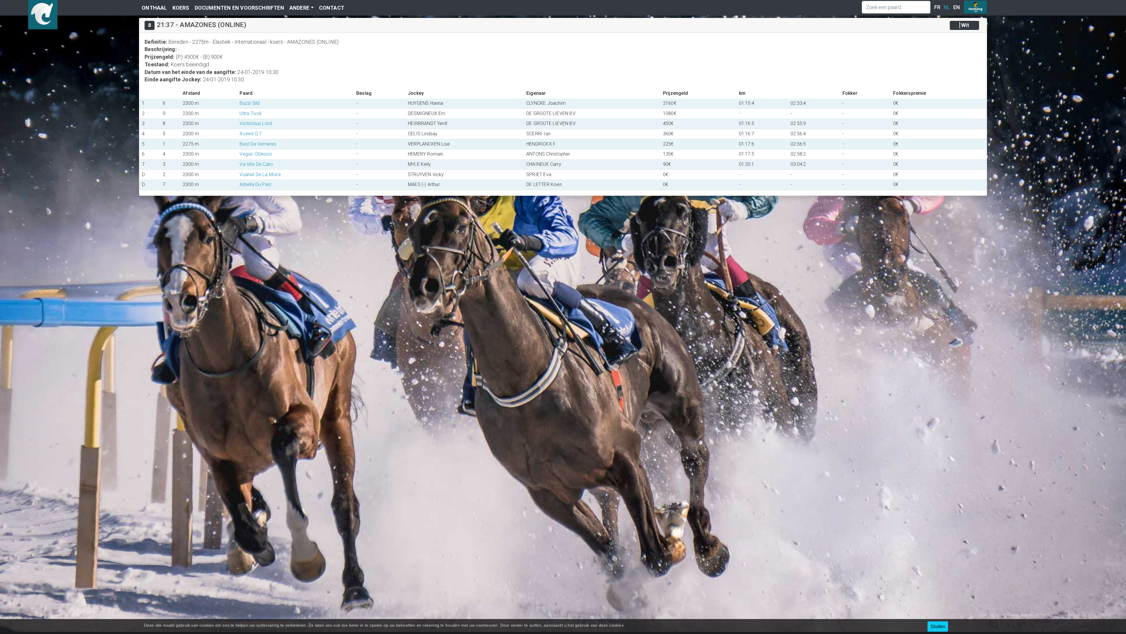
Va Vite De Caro (256, 164)
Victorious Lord (256, 123)
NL (947, 7)
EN (956, 7)
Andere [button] (299, 8)
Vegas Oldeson (256, 154)
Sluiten (937, 626)
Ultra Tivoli (250, 113)
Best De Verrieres (258, 144)
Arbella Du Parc (256, 184)
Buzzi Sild (250, 103)
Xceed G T (251, 133)
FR (937, 7)
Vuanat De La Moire (260, 174)
